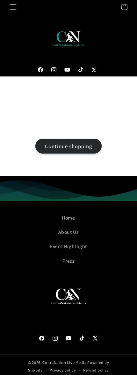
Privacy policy (63, 369)
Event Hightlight (68, 246)
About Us (68, 232)
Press (68, 261)
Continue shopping (68, 146)
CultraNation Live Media (64, 362)
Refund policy (96, 369)
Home (68, 217)
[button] (13, 7)
